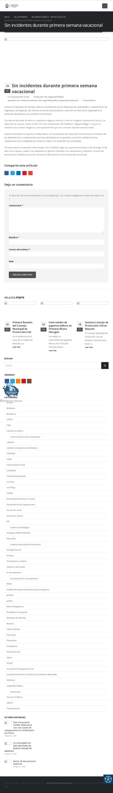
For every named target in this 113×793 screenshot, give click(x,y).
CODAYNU (11, 453)
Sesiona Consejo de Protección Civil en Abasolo (96, 325)
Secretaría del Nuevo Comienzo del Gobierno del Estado (32, 674)
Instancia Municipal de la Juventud (25, 544)
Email (30, 173)
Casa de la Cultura (15, 430)
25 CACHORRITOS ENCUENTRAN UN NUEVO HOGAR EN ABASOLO (18, 747)
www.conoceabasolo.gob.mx (59, 783)
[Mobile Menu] (104, 5)
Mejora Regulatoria (15, 606)
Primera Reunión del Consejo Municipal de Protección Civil (22, 327)
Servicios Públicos (15, 697)
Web (11, 261)
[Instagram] (98, 6)
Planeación (12, 640)
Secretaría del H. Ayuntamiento (24, 578)
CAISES (10, 419)
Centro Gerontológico (19, 527)
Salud (9, 657)
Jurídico (10, 601)
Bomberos (11, 414)
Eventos (10, 555)
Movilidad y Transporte (17, 612)
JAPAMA (10, 595)
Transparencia (13, 708)
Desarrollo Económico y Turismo (21, 498)
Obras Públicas (13, 629)
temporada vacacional (68, 100)
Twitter (12, 173)
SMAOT (10, 702)
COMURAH (11, 470)
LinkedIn (18, 173)
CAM (9, 425)
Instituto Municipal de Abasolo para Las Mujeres (28, 589)
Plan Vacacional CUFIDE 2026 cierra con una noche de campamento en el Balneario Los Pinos (19, 727)
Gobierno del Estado (16, 567)
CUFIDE (10, 493)
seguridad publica (50, 100)
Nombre (14, 237)
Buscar (8, 358)
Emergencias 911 (14, 549)
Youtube (23, 381)
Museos (10, 623)
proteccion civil (35, 100)
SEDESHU (11, 680)
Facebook (6, 173)
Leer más (17, 347)
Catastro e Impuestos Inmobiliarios (22, 448)
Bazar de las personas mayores (24, 762)
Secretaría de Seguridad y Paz (20, 669)
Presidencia (12, 646)
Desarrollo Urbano (15, 515)
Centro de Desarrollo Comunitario (25, 436)
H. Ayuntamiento (14, 572)
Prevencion (15, 691)
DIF (8, 521)
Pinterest (24, 173)
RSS (18, 381)
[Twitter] (83, 6)
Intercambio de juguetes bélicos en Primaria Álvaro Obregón (60, 327)
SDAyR (10, 663)
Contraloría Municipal (16, 476)
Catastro (10, 442)
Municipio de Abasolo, (16, 617)
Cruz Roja (11, 487)
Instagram (29, 381)
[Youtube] (93, 6)
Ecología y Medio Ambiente (18, 532)
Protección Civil (40, 97)
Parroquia (11, 635)
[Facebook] (78, 6)
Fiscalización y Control (16, 561)
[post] (8, 724)
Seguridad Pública (56, 97)
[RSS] (88, 6)
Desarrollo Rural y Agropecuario (21, 504)
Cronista (10, 482)
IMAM (9, 583)
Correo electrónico (19, 249)
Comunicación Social (20, 97)
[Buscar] (105, 365)
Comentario (16, 205)
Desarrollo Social (14, 510)
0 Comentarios (89, 100)
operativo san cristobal (18, 100)
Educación (11, 538)
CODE (9, 459)
